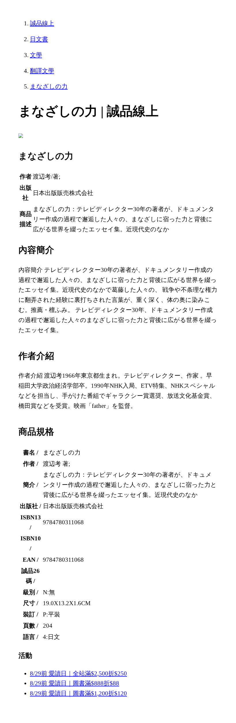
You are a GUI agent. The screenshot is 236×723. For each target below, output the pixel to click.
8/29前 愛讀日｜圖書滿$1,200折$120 (78, 693)
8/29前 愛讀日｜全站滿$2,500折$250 (78, 673)
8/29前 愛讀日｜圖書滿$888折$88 (74, 683)
